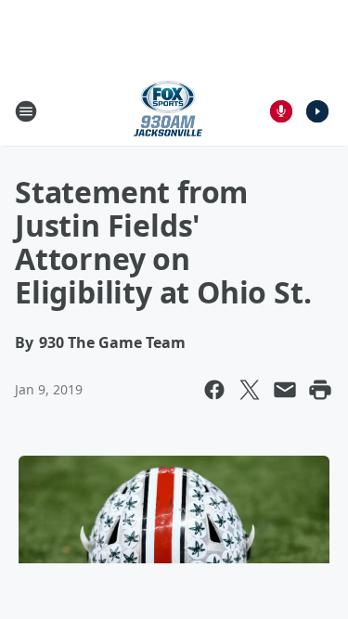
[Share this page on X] (250, 390)
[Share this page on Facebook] (214, 390)
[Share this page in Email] (285, 390)
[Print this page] (320, 390)
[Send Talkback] (281, 111)
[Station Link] (168, 111)
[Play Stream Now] (317, 111)
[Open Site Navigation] (26, 111)
